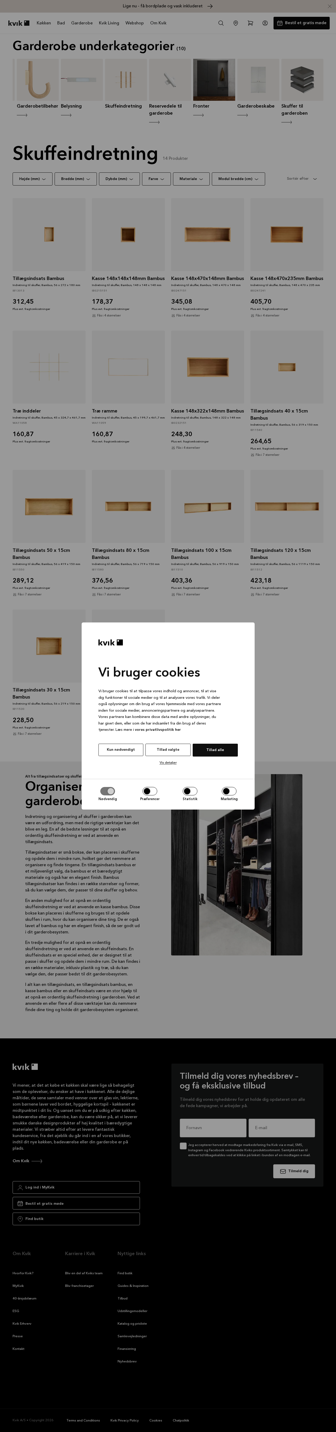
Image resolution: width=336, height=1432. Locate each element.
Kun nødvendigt (121, 750)
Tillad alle (215, 750)
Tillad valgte (168, 750)
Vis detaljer (168, 762)
